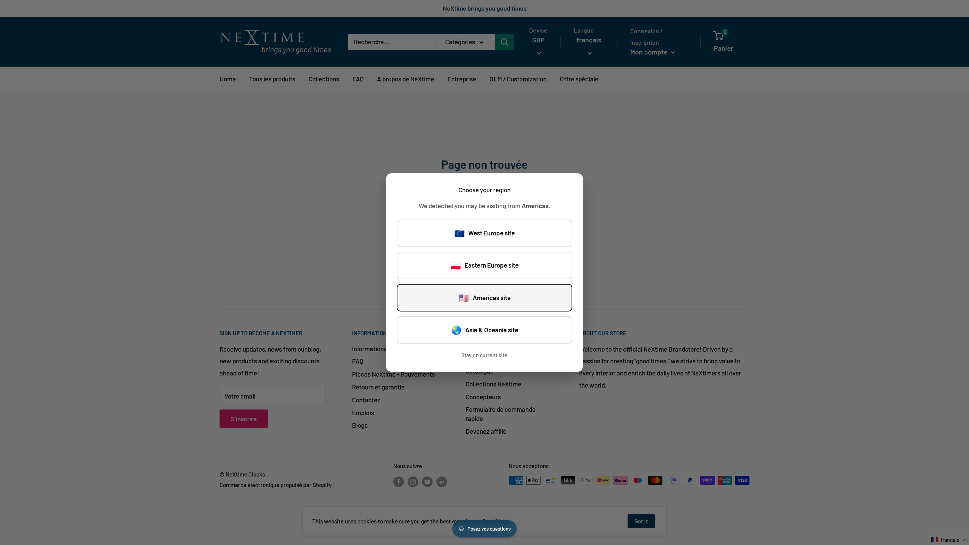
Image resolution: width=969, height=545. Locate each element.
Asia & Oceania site (484, 330)
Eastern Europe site (484, 265)
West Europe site (484, 233)
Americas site (485, 297)
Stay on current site (484, 355)
